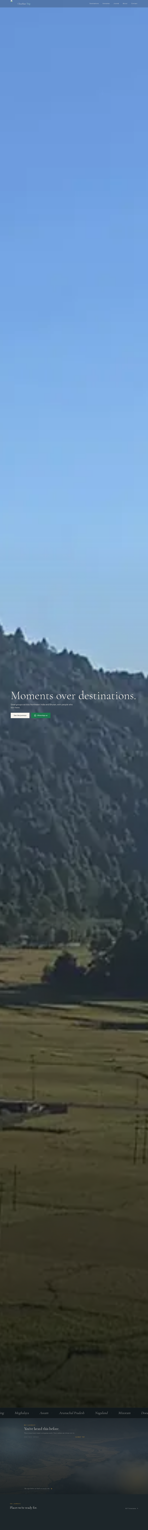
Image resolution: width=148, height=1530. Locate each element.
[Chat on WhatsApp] (143, 1524)
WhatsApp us (42, 715)
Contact (134, 3)
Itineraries (106, 3)
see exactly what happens (68, 1484)
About (125, 3)
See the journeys (20, 715)
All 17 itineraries (130, 1508)
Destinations (94, 3)
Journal (116, 3)
